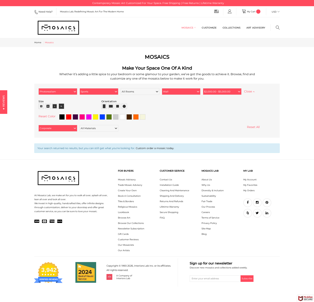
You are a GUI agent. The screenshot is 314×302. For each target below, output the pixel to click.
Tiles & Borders (126, 201)
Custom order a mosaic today (155, 148)
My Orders (249, 190)
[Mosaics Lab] (61, 27)
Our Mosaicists (126, 245)
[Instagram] (257, 202)
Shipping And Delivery (172, 195)
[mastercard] (44, 221)
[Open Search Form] (275, 27)
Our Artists (124, 250)
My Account (250, 179)
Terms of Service (210, 217)
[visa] (36, 221)
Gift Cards (123, 234)
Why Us (206, 185)
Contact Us (166, 179)
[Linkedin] (267, 213)
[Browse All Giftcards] (216, 11)
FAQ (162, 217)
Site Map (206, 228)
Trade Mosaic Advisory (130, 185)
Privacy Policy (209, 223)
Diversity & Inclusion (213, 190)
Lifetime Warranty (169, 206)
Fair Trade (207, 201)
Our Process (208, 206)
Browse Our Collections (131, 223)
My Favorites (250, 185)
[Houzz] (247, 213)
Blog (204, 234)
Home (37, 42)
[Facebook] (247, 202)
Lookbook (123, 212)
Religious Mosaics (127, 206)
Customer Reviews (128, 239)
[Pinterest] (267, 202)
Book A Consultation (129, 195)
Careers (206, 212)
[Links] (229, 11)
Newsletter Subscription (131, 228)
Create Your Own (127, 190)
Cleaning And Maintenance (174, 190)
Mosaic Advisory (127, 179)
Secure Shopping (169, 212)
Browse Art (124, 217)
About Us (207, 179)
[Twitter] (257, 213)
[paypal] (59, 221)
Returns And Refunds (171, 201)
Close (248, 91)
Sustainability (209, 195)
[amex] (52, 221)
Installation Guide (169, 185)
